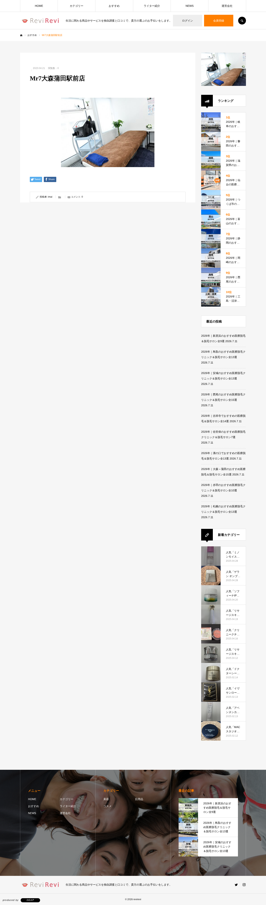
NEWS (190, 5)
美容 (106, 799)
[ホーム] (21, 35)
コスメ (107, 806)
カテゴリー (76, 5)
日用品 (139, 799)
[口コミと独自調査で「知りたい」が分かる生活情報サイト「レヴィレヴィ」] (40, 20)
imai (50, 196)
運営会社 (227, 5)
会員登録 (218, 20)
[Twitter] (236, 885)
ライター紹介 (152, 5)
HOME (39, 5)
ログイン (187, 20)
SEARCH (242, 20)
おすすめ (114, 5)
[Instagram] (244, 885)
